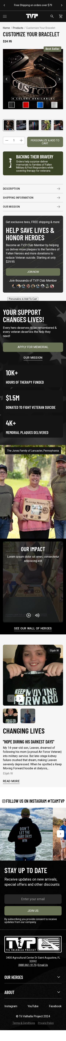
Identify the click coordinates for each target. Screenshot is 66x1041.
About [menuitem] (9, 992)
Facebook (55, 1006)
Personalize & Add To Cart (45, 142)
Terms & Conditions (23, 1023)
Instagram (10, 1006)
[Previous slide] (6, 79)
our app (55, 6)
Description (11, 188)
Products (18, 27)
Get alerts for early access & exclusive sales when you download (40, 5)
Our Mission (11, 206)
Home (6, 27)
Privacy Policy (46, 1023)
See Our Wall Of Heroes (33, 628)
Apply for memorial (33, 347)
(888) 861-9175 (27, 965)
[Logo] (32, 16)
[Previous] (5, 833)
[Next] (60, 833)
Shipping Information (18, 197)
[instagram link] (26, 834)
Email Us (43, 965)
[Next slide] (59, 79)
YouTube (33, 1006)
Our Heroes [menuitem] (13, 977)
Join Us (32, 911)
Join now (33, 271)
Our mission (33, 357)
